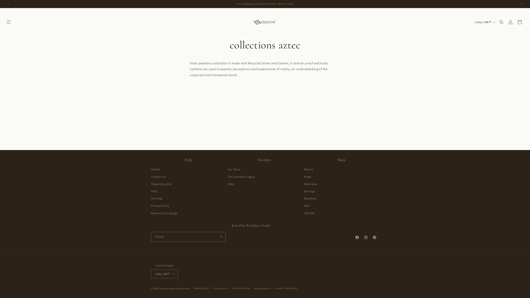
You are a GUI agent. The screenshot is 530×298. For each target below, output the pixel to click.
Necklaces (310, 184)
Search (155, 169)
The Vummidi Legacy (241, 177)
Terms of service (241, 288)
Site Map (157, 198)
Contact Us (158, 177)
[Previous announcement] (8, 4)
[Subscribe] (220, 237)
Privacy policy (220, 288)
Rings (307, 177)
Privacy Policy (160, 206)
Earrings (309, 191)
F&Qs (231, 184)
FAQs (154, 191)
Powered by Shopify (179, 288)
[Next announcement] (521, 4)
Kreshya (164, 288)
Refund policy (201, 288)
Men (307, 206)
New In (308, 169)
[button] (8, 22)
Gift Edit (309, 213)
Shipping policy (161, 184)
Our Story (234, 169)
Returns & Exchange (164, 213)
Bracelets (310, 198)
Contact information (286, 288)
